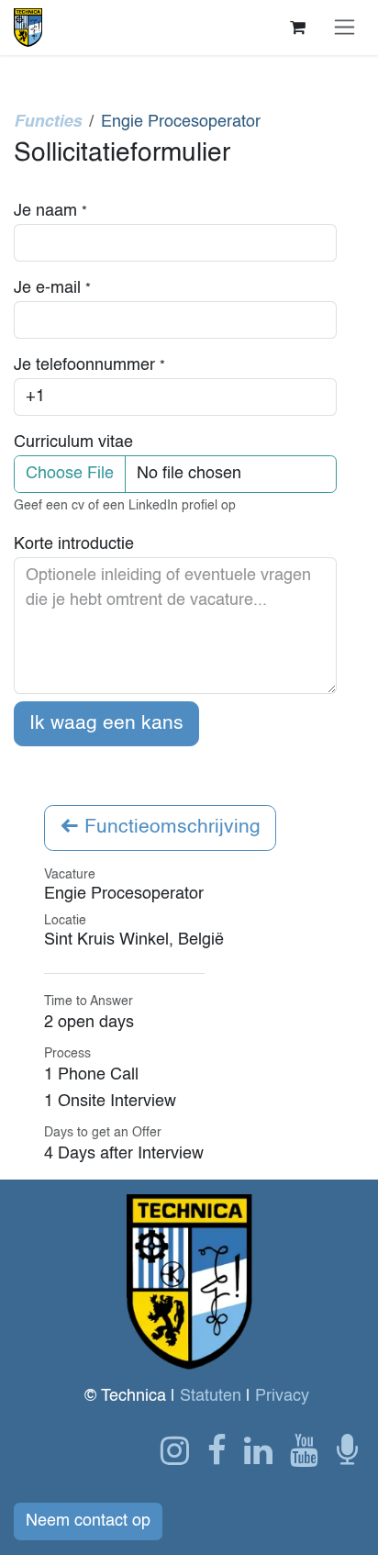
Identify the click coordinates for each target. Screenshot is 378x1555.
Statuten (210, 1396)
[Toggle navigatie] (344, 27)
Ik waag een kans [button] (106, 723)
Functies (48, 122)
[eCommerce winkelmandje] (297, 27)
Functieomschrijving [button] (170, 827)
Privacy (282, 1396)
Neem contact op (88, 1521)
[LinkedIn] (258, 1450)
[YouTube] (304, 1450)
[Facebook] (217, 1450)
